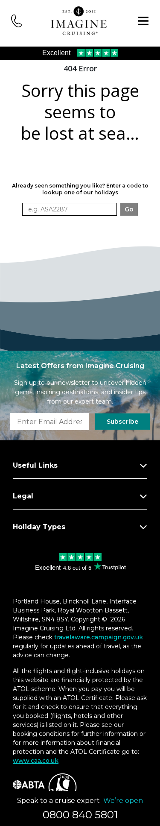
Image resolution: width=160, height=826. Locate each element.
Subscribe (122, 421)
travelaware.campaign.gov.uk (98, 637)
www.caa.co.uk (35, 760)
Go (129, 209)
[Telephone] (16, 20)
